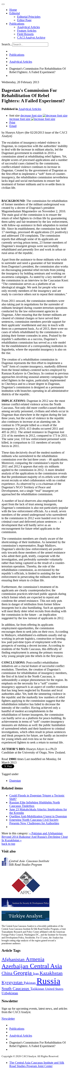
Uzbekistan (10, 993)
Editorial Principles (28, 16)
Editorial (14, 13)
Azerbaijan (16, 966)
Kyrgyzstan (13, 982)
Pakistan (30, 983)
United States (54, 989)
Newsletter (8, 1018)
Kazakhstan (51, 973)
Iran (36, 973)
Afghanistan (14, 959)
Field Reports (25, 34)
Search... (7, 44)
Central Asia (46, 965)
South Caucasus (16, 988)
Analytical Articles (28, 27)
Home (13, 9)
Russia (48, 981)
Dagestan (15, 780)
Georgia (23, 973)
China (7, 973)
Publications (16, 23)
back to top (8, 843)
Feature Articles (26, 30)
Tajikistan (37, 989)
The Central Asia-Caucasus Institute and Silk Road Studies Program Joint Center (36, 1064)
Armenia (35, 959)
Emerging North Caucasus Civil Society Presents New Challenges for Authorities (34, 821)
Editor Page (24, 20)
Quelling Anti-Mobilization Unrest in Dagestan (38, 816)
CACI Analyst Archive (31, 37)
